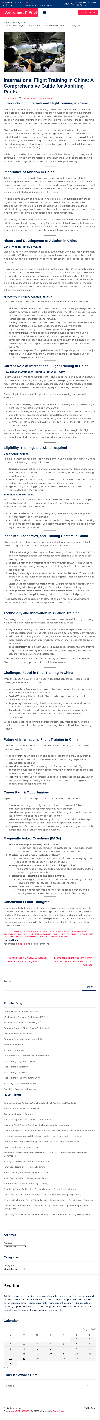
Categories (9, 1265)
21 (64, 1353)
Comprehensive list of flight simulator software (26, 1055)
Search (7, 981)
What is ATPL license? (14, 1050)
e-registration (88, 12)
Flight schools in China (55, 934)
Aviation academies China (58, 932)
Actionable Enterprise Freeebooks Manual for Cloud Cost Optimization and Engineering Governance (45, 1154)
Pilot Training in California (16, 1066)
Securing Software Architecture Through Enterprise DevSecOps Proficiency (40, 1189)
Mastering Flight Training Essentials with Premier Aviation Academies (36, 1125)
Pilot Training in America (15, 1072)
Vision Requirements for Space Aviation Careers (27, 1178)
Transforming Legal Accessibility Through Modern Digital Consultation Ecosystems (43, 1136)
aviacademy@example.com (39, 5)
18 (24, 1353)
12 (37, 1348)
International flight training (77, 934)
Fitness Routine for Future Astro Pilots (22, 1147)
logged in (23, 943)
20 (50, 1353)
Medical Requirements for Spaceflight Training (26, 1183)
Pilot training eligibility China (31, 936)
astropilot (11, 99)
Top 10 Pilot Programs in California (20, 1089)
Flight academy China (37, 934)
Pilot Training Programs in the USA (20, 1061)
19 (37, 1353)
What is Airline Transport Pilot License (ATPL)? (26, 1017)
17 (10, 1353)
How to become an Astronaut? (18, 1033)
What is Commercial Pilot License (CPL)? (23, 1022)
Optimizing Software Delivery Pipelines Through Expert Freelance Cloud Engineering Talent (47, 1214)
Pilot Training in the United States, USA (22, 1077)
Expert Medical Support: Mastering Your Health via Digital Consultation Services (41, 1141)
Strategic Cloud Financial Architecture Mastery (26, 1161)
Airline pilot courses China (14, 932)
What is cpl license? (13, 1044)
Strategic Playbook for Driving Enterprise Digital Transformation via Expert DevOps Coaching (48, 1200)
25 (24, 1358)
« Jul (6, 1367)
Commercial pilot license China (16, 934)
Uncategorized (46, 99)
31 (10, 1363)
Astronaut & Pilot (21, 12)
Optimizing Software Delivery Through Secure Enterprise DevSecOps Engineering (42, 1194)
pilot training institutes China (56, 936)
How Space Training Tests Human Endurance (25, 1167)
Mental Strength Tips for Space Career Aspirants (27, 1119)
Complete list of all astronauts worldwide (23, 1039)
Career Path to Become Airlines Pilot (21, 1011)
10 (10, 1348)
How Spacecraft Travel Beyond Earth (21, 1108)
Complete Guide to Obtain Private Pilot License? (27, 1028)
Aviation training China (77, 932)
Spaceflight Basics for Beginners (19, 1114)
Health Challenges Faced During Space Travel (26, 1172)
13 (50, 1348)
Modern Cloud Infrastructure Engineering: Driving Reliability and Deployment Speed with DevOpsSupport (46, 1207)
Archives (8, 1243)
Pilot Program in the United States (20, 1083)
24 (10, 1358)
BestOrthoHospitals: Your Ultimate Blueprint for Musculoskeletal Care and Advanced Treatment (49, 1130)
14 (63, 1348)
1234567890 (68, 4)
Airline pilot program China (36, 932)
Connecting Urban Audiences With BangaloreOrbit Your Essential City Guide (40, 1103)
